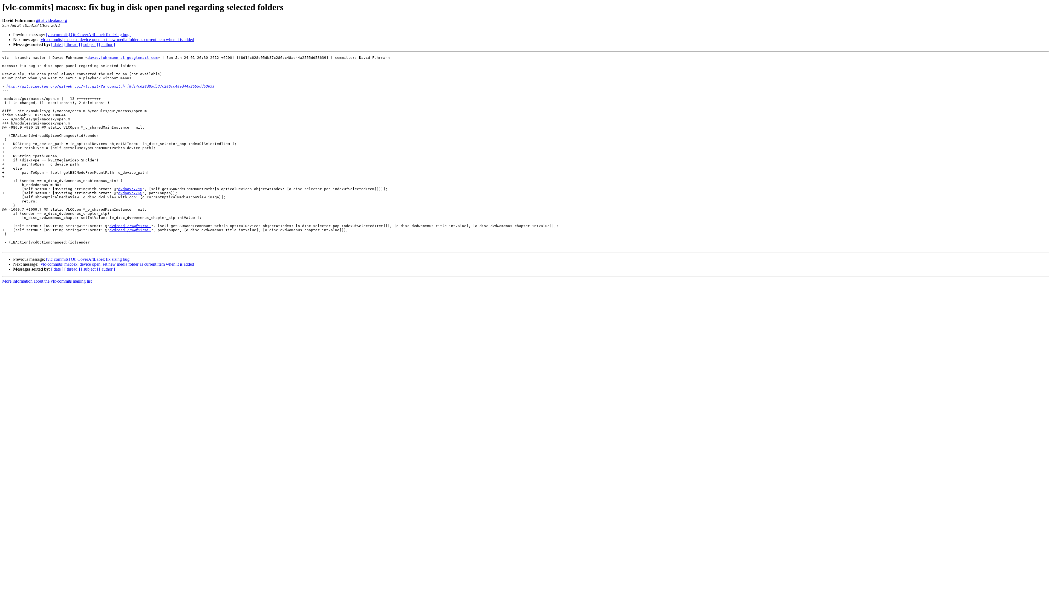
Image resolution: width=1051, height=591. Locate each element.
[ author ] (107, 44)
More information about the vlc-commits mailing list (47, 281)
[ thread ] (72, 44)
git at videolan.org (51, 20)
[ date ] (57, 44)
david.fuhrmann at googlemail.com (123, 58)
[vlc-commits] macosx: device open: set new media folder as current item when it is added (116, 39)
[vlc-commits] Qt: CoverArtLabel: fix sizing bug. (88, 34)
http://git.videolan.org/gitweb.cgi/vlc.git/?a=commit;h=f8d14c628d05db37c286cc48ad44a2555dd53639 (111, 86)
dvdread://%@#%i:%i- (130, 226)
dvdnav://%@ (130, 189)
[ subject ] (89, 44)
